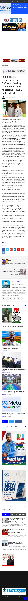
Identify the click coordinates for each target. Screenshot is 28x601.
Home (4, 70)
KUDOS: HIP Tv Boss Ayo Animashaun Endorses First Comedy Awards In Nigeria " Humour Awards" (15, 543)
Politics (10, 509)
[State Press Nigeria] (14, 19)
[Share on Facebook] (3, 249)
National (5, 509)
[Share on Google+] (11, 249)
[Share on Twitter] (7, 249)
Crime (3, 372)
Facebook (18, 421)
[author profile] (3, 98)
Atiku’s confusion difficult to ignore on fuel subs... (20, 6)
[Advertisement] (14, 45)
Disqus (11, 421)
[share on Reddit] (3, 252)
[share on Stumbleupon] (22, 249)
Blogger (5, 421)
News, (18, 96)
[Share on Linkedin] (15, 249)
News (7, 70)
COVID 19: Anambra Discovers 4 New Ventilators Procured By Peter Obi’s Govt (16, 520)
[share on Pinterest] (18, 249)
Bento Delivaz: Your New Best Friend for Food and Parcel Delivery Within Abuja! (16, 531)
